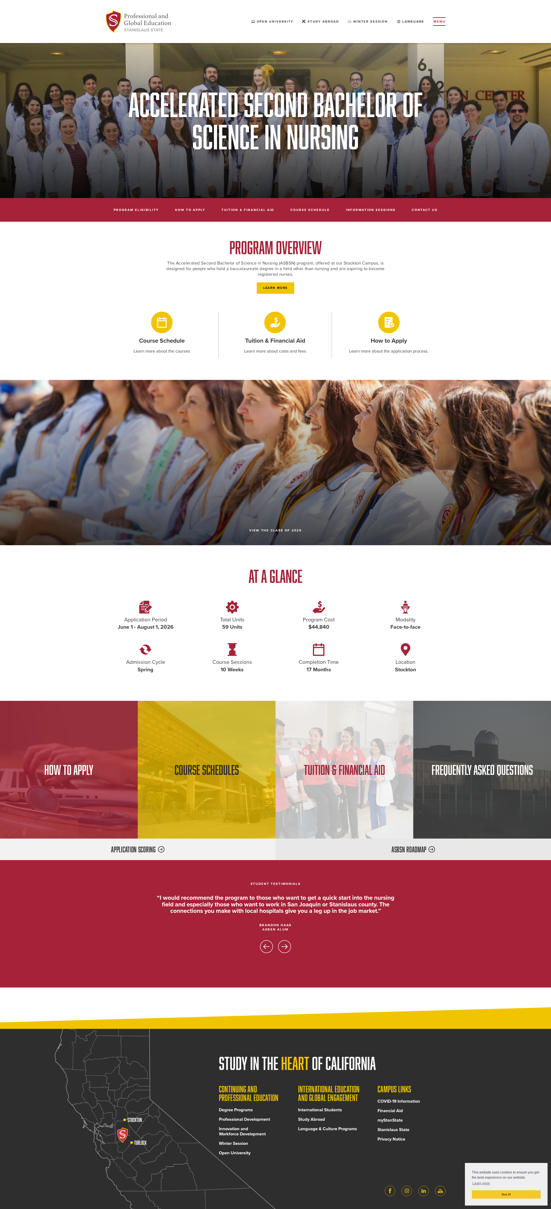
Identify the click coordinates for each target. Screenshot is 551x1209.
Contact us (424, 210)
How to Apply (190, 210)
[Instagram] (407, 1191)
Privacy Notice (391, 1139)
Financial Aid (390, 1110)
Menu (439, 21)
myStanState (390, 1120)
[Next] (284, 946)
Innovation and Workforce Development (242, 1131)
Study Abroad (311, 1119)
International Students (320, 1110)
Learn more (275, 288)
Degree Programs (236, 1110)
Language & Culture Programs (327, 1129)
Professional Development (244, 1119)
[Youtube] (440, 1191)
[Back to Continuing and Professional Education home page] (138, 21)
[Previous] (266, 946)
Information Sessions (371, 210)
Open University (235, 1153)
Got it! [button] (506, 1194)
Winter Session (233, 1143)
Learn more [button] (481, 1183)
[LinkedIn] (423, 1191)
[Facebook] (390, 1191)
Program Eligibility (136, 210)
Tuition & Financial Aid (247, 210)
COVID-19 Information (399, 1101)
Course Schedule (310, 210)
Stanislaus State (393, 1129)
